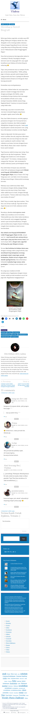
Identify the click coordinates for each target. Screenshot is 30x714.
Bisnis (8, 674)
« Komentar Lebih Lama (7, 392)
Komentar (24, 531)
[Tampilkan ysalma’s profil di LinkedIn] (11, 551)
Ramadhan (16, 692)
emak (25, 678)
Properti (11, 692)
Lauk (19, 683)
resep (21, 692)
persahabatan (23, 334)
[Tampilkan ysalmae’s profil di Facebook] (5, 551)
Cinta (9, 332)
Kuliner (8, 634)
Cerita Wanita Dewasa (16, 563)
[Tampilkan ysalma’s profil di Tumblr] (15, 551)
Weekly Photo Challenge (13, 697)
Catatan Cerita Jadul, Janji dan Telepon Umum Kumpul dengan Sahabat (8, 383)
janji (26, 125)
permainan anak (22, 688)
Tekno (7, 649)
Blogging (8, 623)
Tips (3, 695)
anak (4, 673)
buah (15, 674)
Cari (23, 539)
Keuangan (8, 632)
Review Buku (6, 336)
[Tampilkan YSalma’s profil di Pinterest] (10, 551)
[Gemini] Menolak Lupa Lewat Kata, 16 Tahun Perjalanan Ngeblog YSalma (15, 611)
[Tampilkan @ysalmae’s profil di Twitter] (6, 551)
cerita (5, 678)
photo (24, 690)
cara (19, 674)
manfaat (5, 686)
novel (15, 334)
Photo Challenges (10, 643)
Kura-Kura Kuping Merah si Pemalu (18, 577)
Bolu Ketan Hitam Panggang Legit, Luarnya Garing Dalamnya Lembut (14, 608)
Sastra (5, 330)
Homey (8, 625)
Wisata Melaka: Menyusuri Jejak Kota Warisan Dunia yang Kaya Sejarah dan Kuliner (19, 586)
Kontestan (13, 683)
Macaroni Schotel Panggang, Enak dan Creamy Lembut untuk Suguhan (15, 605)
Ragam (8, 645)
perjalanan (8, 688)
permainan (15, 688)
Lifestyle (8, 636)
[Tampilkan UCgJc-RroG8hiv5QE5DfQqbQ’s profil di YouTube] (13, 551)
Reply (16, 418)
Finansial (10, 681)
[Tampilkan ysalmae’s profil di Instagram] (8, 551)
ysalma (12, 24)
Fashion (5, 681)
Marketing (10, 686)
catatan (23, 673)
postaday (6, 692)
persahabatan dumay (16, 690)
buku (4, 332)
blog (12, 674)
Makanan (24, 683)
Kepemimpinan (6, 334)
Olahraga (15, 686)
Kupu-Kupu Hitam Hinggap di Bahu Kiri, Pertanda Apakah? (18, 573)
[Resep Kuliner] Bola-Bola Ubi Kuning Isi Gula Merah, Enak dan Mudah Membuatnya (18, 581)
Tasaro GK (15, 336)
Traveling (22, 695)
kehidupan (6, 683)
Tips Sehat (9, 695)
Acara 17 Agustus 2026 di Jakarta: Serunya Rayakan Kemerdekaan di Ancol (15, 597)
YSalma (15, 11)
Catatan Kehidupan (9, 676)
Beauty (8, 621)
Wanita (27, 695)
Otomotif (8, 638)
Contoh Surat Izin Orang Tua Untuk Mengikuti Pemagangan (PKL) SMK (19, 569)
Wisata (8, 651)
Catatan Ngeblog (21, 676)
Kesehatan (9, 630)
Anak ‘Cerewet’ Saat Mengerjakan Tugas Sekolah (23, 383)
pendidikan (23, 686)
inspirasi (16, 332)
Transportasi (15, 695)
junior (24, 681)
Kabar (7, 627)
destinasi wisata (15, 678)
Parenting (8, 640)
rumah (25, 692)
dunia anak (22, 678)
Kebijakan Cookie (13, 708)
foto (14, 681)
